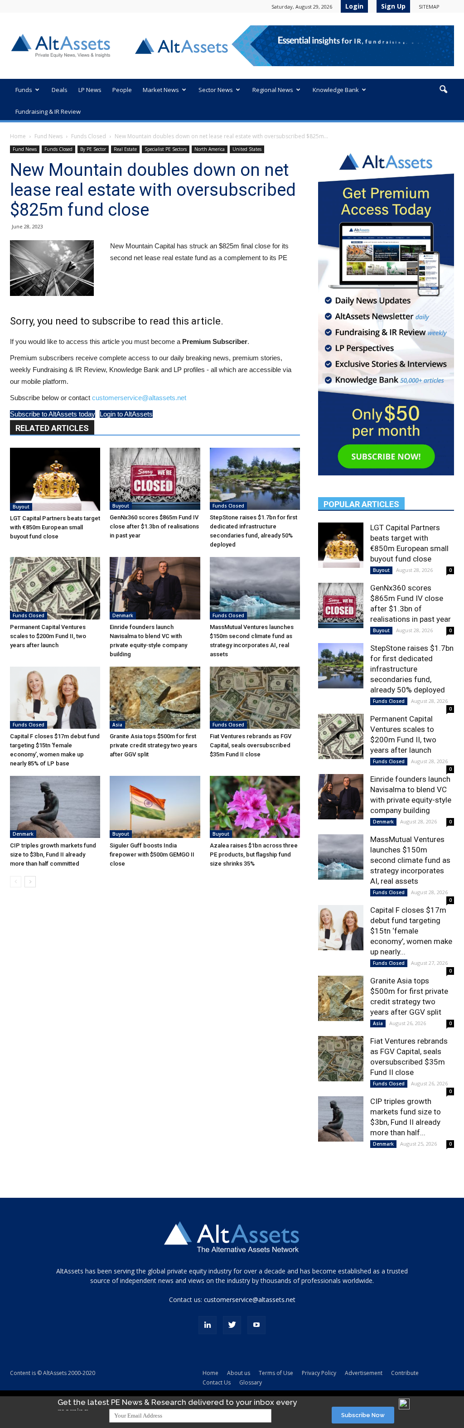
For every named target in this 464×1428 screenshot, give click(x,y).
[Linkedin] (207, 1325)
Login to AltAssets (126, 414)
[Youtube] (256, 1325)
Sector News (215, 90)
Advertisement (363, 1373)
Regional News (272, 90)
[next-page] (30, 881)
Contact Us (217, 1382)
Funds (23, 90)
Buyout (21, 506)
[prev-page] (15, 881)
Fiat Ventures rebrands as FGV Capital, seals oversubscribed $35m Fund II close (250, 745)
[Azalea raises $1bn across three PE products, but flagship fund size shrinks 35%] (255, 807)
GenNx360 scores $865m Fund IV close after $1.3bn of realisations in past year (154, 526)
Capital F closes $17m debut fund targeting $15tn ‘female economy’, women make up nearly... (411, 930)
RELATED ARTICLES (52, 428)
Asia (117, 724)
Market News (161, 90)
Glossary (250, 1382)
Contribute (405, 1373)
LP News (90, 90)
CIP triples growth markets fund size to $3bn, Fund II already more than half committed (53, 854)
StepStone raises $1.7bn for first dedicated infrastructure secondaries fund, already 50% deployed (412, 669)
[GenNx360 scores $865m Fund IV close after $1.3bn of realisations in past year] (155, 479)
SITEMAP (429, 6)
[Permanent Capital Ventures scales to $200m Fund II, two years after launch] (55, 588)
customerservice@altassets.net (139, 398)
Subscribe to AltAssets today (52, 414)
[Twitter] (232, 1325)
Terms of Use (276, 1373)
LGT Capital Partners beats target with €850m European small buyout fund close (55, 527)
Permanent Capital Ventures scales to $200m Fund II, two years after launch (48, 636)
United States (246, 149)
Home (18, 136)
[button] (443, 90)
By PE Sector (93, 149)
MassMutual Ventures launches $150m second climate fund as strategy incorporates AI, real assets (410, 860)
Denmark (122, 615)
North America (209, 149)
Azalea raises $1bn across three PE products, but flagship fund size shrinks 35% (254, 854)
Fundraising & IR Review (48, 111)
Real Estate (125, 149)
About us (238, 1373)
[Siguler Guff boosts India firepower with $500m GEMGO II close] (155, 807)
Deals (60, 90)
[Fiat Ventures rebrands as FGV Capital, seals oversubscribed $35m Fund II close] (255, 698)
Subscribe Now (363, 1415)
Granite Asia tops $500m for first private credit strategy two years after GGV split (153, 745)
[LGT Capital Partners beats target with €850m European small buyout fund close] (55, 479)
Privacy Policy (319, 1373)
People (122, 90)
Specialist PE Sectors (166, 149)
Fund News (48, 136)
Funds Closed (88, 136)
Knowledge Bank (336, 90)
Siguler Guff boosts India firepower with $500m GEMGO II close (152, 854)
